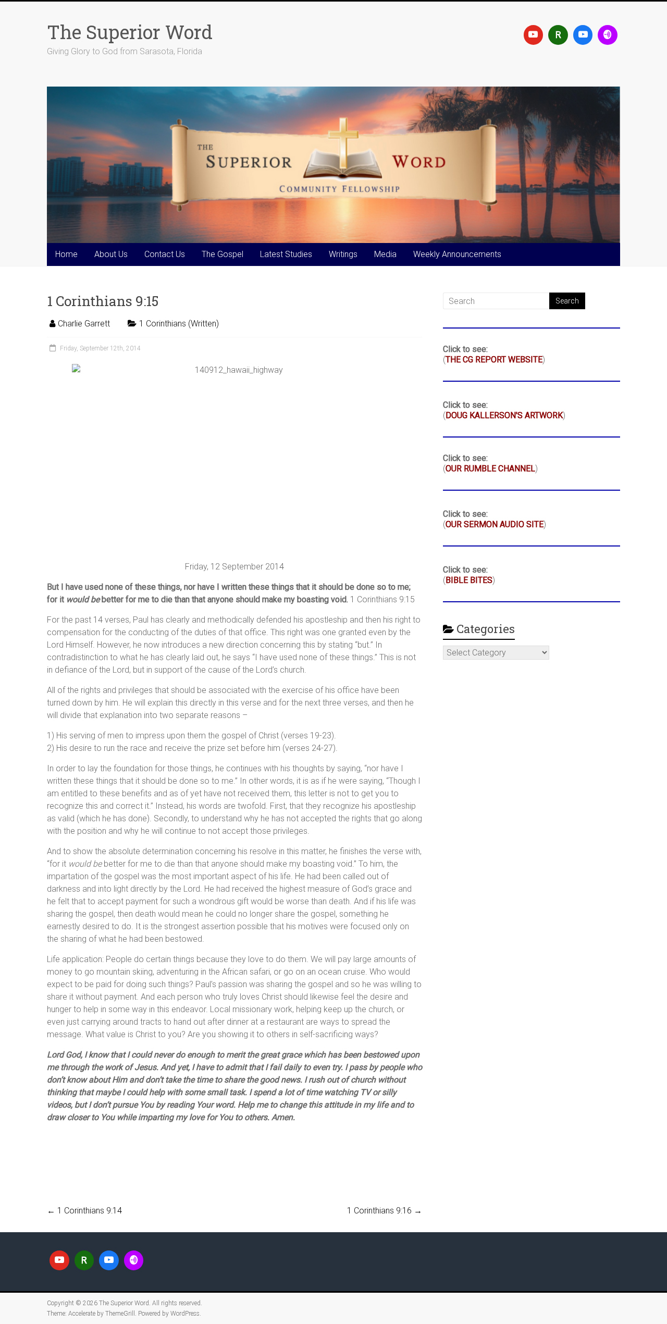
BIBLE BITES (469, 580)
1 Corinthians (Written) (179, 324)
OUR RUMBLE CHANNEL (490, 468)
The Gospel (222, 254)
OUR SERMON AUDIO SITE (495, 524)
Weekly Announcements (457, 254)
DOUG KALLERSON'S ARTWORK (504, 415)
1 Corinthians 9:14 (84, 1211)
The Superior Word (130, 31)
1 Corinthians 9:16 (384, 1211)
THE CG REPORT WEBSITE (494, 360)
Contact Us (164, 254)
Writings (343, 254)
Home (66, 254)
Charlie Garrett (84, 324)
